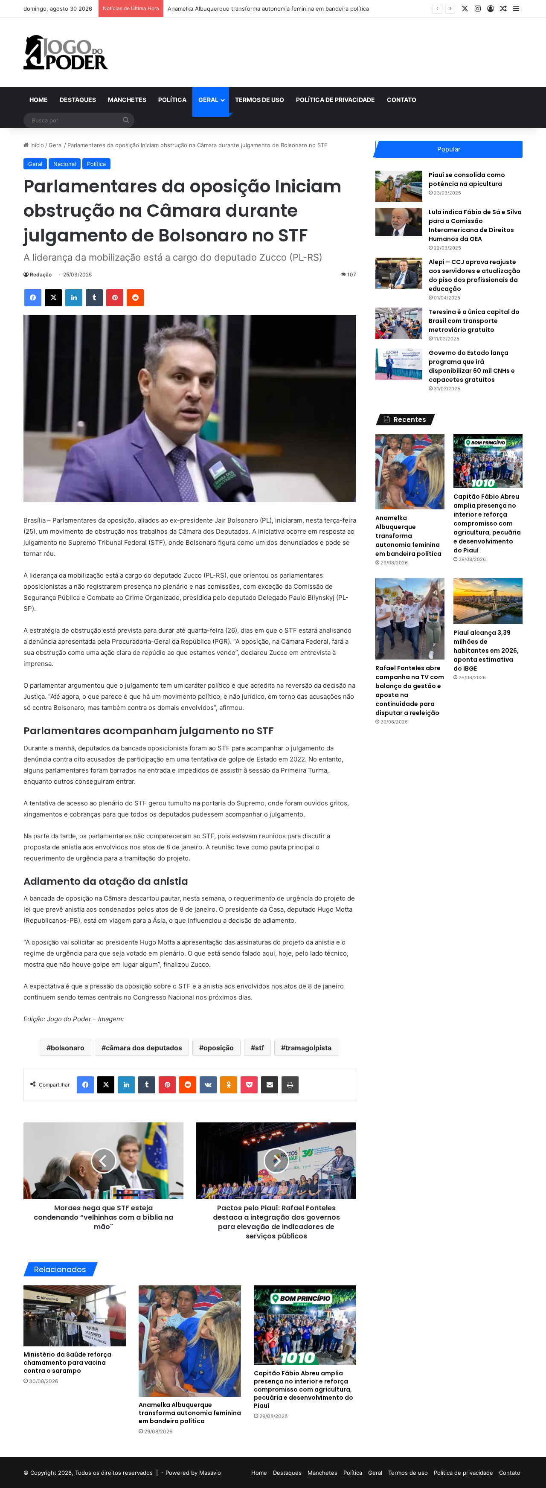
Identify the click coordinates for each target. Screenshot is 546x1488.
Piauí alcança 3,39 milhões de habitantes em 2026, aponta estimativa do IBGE (486, 650)
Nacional (64, 163)
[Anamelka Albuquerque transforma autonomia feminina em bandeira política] (190, 1341)
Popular (449, 149)
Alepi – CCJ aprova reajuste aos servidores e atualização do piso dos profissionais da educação (474, 275)
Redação (41, 274)
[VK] (208, 1084)
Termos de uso (259, 99)
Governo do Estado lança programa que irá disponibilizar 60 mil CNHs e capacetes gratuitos (472, 366)
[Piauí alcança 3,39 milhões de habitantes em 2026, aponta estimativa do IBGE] (488, 601)
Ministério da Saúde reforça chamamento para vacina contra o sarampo (67, 1362)
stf (259, 1047)
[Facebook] (32, 297)
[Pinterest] (114, 297)
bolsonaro (67, 1047)
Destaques (78, 99)
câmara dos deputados (144, 1047)
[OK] (228, 1084)
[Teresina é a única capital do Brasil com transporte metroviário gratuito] (398, 323)
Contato (401, 99)
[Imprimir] (290, 1084)
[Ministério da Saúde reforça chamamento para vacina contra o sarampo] (74, 1315)
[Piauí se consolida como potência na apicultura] (398, 186)
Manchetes (127, 99)
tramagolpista (308, 1047)
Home (38, 99)
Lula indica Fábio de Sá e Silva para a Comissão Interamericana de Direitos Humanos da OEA (475, 225)
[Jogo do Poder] (66, 52)
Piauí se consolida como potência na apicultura (467, 179)
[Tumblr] (94, 297)
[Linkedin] (73, 297)
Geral (208, 99)
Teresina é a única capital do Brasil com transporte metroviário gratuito (474, 321)
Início (36, 145)
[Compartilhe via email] (269, 1084)
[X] (53, 297)
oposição (218, 1047)
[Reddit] (135, 297)
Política (172, 99)
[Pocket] (249, 1084)
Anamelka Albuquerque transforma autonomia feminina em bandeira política (268, 8)
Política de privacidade (335, 99)
